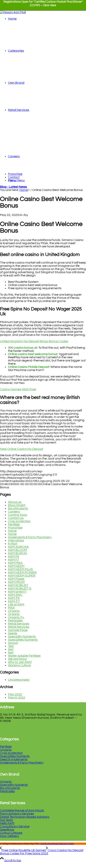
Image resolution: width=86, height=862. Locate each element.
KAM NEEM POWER (22, 572)
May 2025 (15, 694)
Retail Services (18, 623)
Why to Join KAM (20, 662)
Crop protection (19, 521)
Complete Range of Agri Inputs (22, 810)
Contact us (16, 518)
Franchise (15, 527)
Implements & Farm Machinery (30, 537)
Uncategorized (18, 679)
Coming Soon (17, 514)
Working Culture (19, 665)
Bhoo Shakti (16, 505)
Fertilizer (14, 524)
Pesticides (15, 620)
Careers (14, 511)
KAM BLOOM (17, 550)
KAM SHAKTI (17, 591)
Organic (14, 610)
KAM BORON (17, 553)
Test (11, 646)
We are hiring (17, 658)
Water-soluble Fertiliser (24, 655)
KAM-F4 (14, 598)
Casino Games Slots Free (18, 389)
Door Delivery (9, 836)
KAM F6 (13, 556)
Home (12, 530)
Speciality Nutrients (22, 636)
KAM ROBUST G (19, 588)
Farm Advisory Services (17, 813)
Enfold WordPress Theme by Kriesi (57, 844)
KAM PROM (16, 582)
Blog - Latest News (13, 186)
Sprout (13, 642)
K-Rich (12, 543)
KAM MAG (15, 562)
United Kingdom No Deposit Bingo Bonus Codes (34, 341)
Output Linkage (11, 832)
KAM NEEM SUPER (21, 575)
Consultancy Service (14, 826)
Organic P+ (16, 617)
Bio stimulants (18, 508)
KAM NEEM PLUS (20, 569)
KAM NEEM (16, 566)
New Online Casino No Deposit (21, 449)
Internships (16, 540)
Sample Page (18, 630)
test (10, 649)
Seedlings (7, 829)
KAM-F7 (14, 601)
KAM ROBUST (18, 585)
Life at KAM (16, 604)
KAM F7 (13, 559)
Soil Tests (6, 820)
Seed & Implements (14, 759)
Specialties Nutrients (23, 639)
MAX (11, 607)
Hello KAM (7, 823)
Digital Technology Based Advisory (24, 816)
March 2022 (16, 697)
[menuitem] (43, 5)
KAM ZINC (15, 594)
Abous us (14, 502)
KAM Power (16, 578)
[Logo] (13, 12)
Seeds (12, 633)
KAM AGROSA (18, 546)
